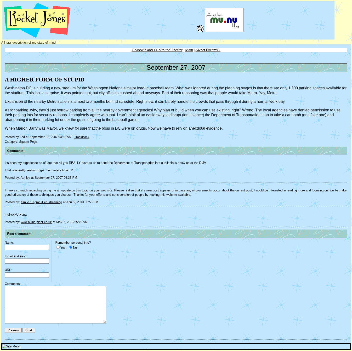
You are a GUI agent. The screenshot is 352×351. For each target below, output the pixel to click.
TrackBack (81, 137)
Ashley (25, 177)
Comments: (13, 284)
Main (189, 50)
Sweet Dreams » (208, 50)
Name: (9, 242)
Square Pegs (28, 142)
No (75, 247)
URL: (8, 270)
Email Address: (15, 256)
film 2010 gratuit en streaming (41, 202)
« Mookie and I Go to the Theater (157, 50)
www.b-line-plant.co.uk (36, 222)
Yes (63, 247)
